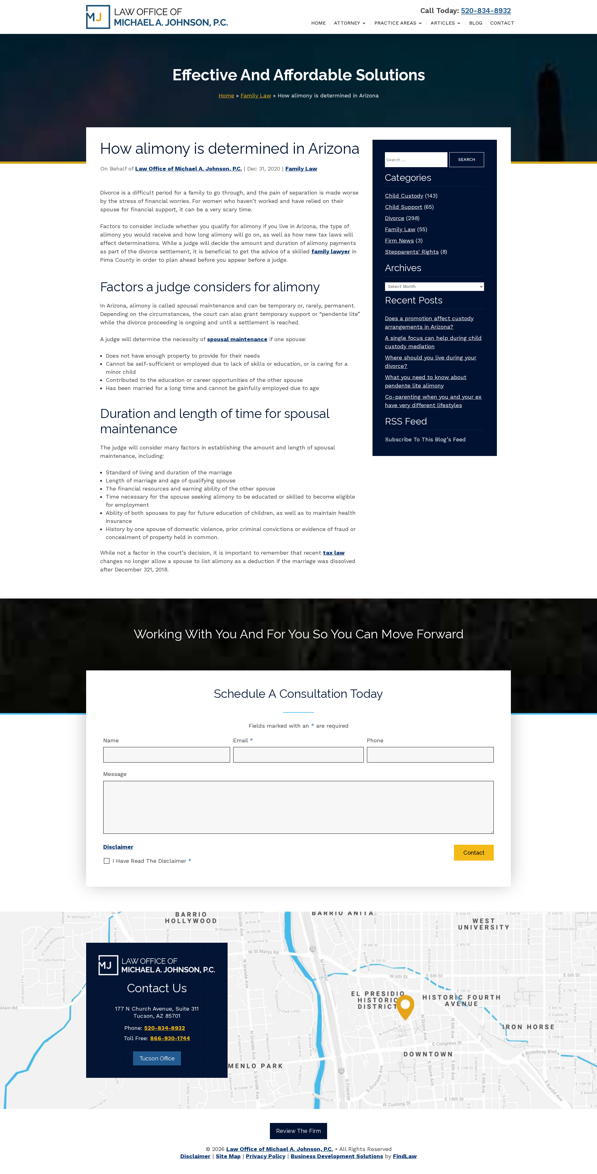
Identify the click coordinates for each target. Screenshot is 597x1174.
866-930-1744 (170, 1038)
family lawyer (331, 251)
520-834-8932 (486, 11)
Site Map (228, 1156)
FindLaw (405, 1156)
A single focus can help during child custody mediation (433, 342)
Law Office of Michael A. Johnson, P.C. (188, 168)
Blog (475, 23)
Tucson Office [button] (157, 1058)
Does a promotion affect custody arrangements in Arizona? (429, 322)
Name (111, 740)
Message (115, 774)
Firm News (399, 240)
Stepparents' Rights (412, 251)
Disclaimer (118, 846)
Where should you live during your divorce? (430, 361)
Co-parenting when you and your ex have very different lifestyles (433, 400)
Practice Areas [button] (395, 23)
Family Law (301, 168)
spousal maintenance (237, 339)
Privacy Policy (265, 1156)
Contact (502, 23)
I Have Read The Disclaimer (152, 860)
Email (243, 740)
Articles (443, 23)
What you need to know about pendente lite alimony (425, 381)
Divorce (394, 218)
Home (318, 23)
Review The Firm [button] (298, 1131)
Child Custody (404, 195)
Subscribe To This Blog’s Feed (425, 439)
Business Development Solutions (337, 1156)
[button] (591, 1129)
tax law (334, 552)
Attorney (347, 23)
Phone (375, 740)
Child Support (403, 207)
